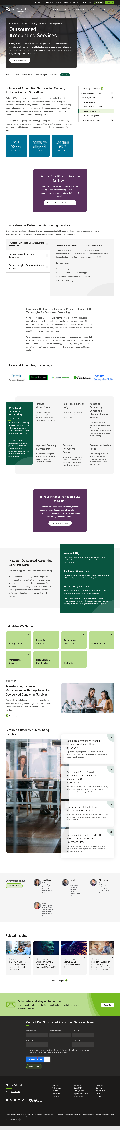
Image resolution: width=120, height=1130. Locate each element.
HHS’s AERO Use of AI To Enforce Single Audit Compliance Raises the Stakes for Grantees (18, 966)
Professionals (48, 2)
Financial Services (41, 642)
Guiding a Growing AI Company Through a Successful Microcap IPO (46, 964)
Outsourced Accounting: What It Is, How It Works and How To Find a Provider (84, 744)
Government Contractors (70, 642)
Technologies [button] (79, 9)
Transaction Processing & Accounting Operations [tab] (26, 244)
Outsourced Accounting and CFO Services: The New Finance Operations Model (84, 838)
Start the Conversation (19, 60)
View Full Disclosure (12, 1120)
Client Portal (87, 2)
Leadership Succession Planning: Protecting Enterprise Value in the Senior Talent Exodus (100, 966)
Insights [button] (92, 9)
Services (24, 24)
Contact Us (109, 2)
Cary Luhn (46, 903)
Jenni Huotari (47, 880)
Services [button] (67, 9)
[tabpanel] (82, 267)
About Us (38, 2)
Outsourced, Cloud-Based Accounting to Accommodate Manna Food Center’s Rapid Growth (81, 777)
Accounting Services (55, 24)
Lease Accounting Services (93, 107)
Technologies (100, 1091)
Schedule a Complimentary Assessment (60, 203)
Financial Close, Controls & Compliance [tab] (21, 255)
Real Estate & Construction (43, 661)
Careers (103, 9)
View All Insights (58, 980)
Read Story (13, 715)
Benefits (16, 75)
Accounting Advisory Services (91, 93)
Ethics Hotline (78, 1096)
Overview (8, 75)
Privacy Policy (79, 1091)
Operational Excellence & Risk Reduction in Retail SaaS (73, 964)
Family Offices (15, 643)
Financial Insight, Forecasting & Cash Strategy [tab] (26, 267)
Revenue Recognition (91, 116)
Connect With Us (14, 886)
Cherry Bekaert (14, 24)
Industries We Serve (28, 75)
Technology (69, 663)
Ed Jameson (103, 880)
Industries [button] (55, 9)
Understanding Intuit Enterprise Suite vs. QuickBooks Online (83, 808)
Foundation (77, 2)
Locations (58, 2)
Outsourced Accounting (92, 111)
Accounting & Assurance (38, 24)
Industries (99, 1085)
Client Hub (55, 1096)
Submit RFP (78, 1088)
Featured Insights (41, 75)
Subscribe (99, 2)
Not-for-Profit (98, 643)
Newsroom (67, 2)
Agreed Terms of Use (81, 1093)
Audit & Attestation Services (90, 120)
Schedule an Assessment (60, 523)
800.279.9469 (15, 1092)
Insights (98, 1093)
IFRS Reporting (89, 102)
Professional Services (14, 661)
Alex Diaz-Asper (74, 881)
